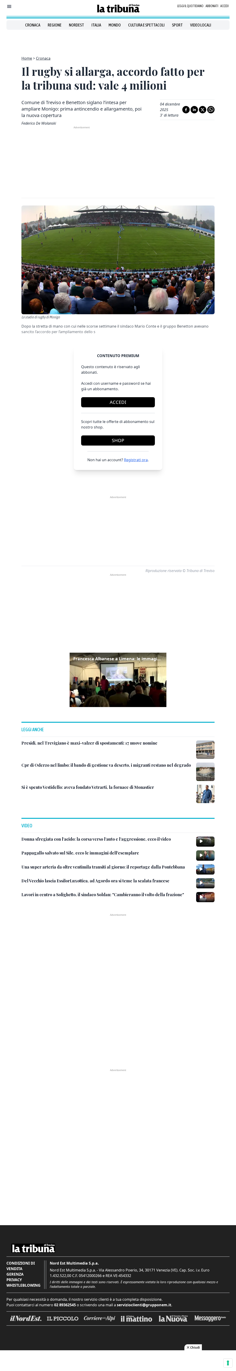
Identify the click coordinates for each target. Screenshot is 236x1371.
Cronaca (32, 25)
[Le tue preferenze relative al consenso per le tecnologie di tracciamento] (228, 1363)
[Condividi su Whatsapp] (211, 109)
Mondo (115, 25)
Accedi (224, 6)
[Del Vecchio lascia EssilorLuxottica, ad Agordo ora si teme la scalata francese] (205, 883)
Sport (177, 25)
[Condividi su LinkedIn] (194, 109)
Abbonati (212, 6)
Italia (96, 25)
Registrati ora (136, 459)
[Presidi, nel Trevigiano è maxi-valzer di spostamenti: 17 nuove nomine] (205, 749)
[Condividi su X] (202, 109)
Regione (55, 25)
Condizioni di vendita (20, 1266)
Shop (118, 440)
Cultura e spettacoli (146, 25)
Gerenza (15, 1274)
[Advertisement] (118, 40)
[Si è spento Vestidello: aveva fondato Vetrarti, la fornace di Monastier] (205, 794)
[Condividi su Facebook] (186, 109)
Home (26, 58)
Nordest (76, 25)
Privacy (14, 1279)
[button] (118, 680)
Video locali (200, 25)
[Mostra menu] (9, 6)
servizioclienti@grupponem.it (144, 1304)
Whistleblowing (23, 1285)
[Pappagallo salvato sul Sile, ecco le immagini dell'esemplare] (205, 855)
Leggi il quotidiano (190, 6)
